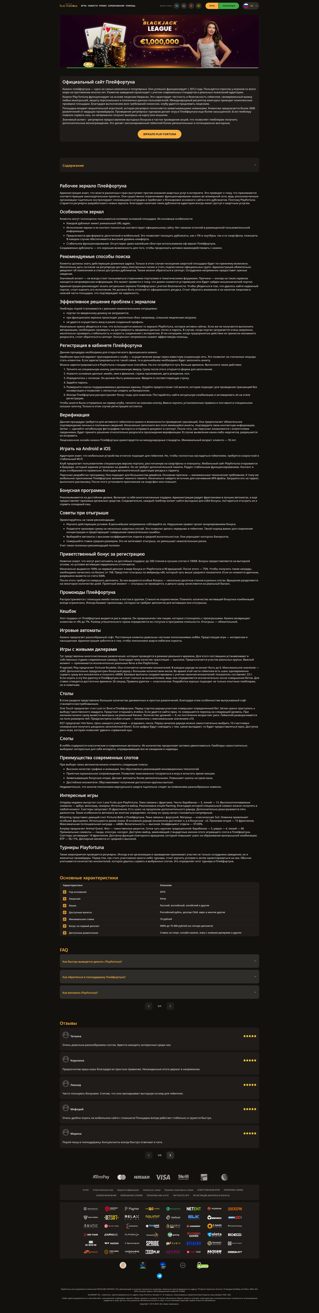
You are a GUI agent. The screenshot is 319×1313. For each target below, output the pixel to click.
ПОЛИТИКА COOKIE (233, 1190)
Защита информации (128, 1190)
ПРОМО (102, 5)
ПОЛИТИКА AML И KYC (158, 1195)
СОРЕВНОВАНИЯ (116, 5)
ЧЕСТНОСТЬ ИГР (181, 1195)
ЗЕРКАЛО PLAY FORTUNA (159, 134)
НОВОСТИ (93, 5)
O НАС (86, 1190)
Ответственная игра (103, 1190)
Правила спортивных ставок (178, 1190)
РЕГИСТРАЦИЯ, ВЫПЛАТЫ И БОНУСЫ (211, 1195)
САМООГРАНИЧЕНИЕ (106, 1195)
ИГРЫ (84, 5)
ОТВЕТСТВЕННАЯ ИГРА (208, 1190)
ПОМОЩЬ (130, 5)
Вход (212, 5)
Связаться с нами (151, 1190)
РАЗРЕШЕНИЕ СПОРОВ (131, 1195)
